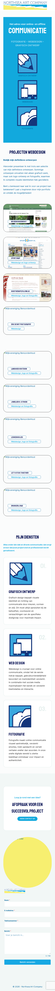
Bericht (7, 931)
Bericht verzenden (27, 962)
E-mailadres (9, 910)
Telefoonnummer (11, 921)
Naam (7, 900)
